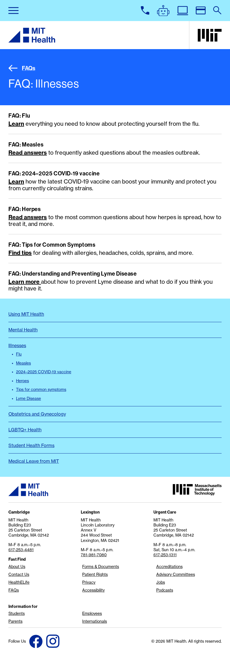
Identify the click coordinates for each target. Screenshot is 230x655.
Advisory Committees (175, 574)
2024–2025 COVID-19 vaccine (43, 371)
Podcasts (164, 590)
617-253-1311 (165, 554)
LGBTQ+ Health (25, 429)
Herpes (22, 380)
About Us (16, 567)
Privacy (88, 582)
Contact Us (18, 574)
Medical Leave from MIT (33, 461)
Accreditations (169, 567)
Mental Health (23, 330)
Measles (23, 363)
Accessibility (93, 590)
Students (16, 613)
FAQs (28, 68)
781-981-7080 (94, 554)
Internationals (94, 621)
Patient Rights (95, 574)
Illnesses (17, 345)
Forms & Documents (100, 567)
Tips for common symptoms (41, 389)
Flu (19, 354)
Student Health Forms (31, 445)
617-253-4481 (21, 549)
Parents (15, 621)
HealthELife (18, 582)
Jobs (160, 582)
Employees (92, 613)
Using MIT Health (26, 314)
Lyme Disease (28, 398)
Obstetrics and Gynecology (37, 414)
